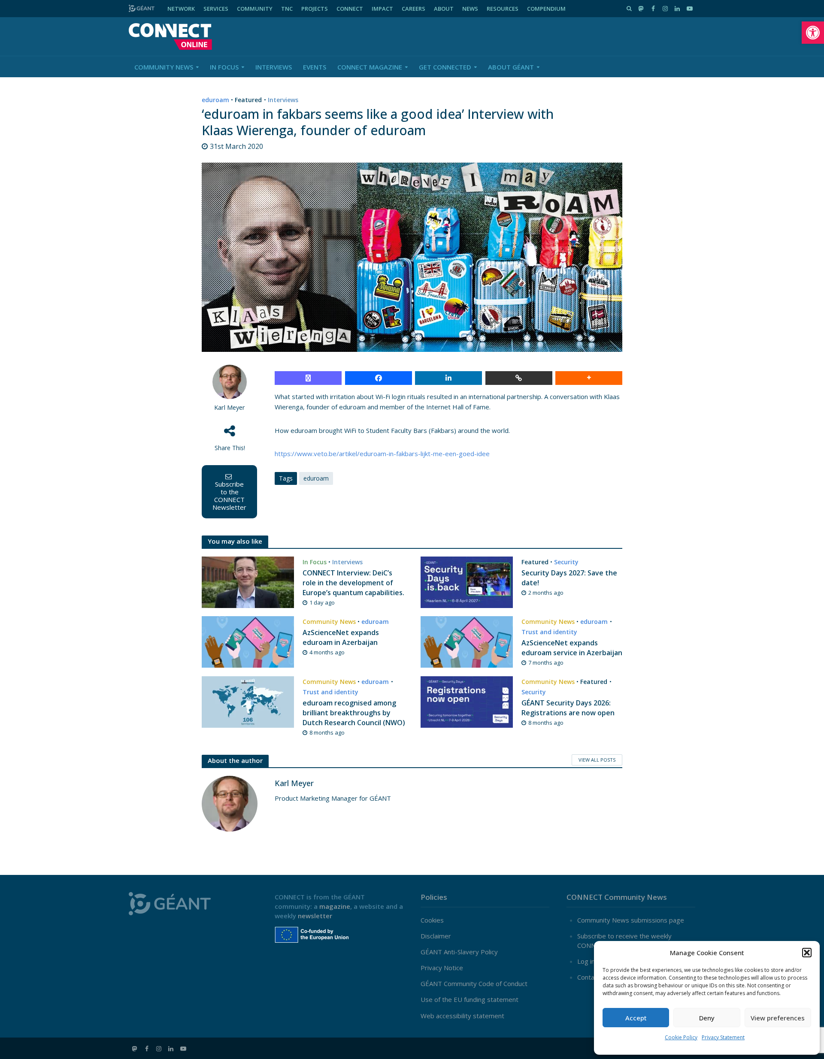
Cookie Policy (681, 1037)
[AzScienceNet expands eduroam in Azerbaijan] (248, 641)
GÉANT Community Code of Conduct (474, 983)
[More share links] (588, 378)
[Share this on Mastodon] (308, 378)
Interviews (273, 67)
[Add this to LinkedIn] (448, 378)
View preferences (778, 1018)
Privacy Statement (723, 1037)
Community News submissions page (630, 920)
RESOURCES (502, 8)
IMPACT (382, 8)
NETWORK (181, 8)
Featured (248, 100)
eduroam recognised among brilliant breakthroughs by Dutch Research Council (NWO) (354, 712)
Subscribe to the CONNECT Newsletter (229, 495)
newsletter (315, 915)
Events (314, 67)
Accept (636, 1018)
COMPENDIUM (546, 8)
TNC (287, 8)
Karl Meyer (229, 407)
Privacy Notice (442, 967)
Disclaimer (436, 936)
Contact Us (593, 977)
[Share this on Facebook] (378, 378)
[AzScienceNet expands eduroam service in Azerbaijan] (467, 641)
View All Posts (597, 759)
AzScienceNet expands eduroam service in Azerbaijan (571, 647)
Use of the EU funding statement (469, 999)
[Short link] (518, 378)
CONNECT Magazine (369, 67)
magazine (334, 906)
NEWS (470, 8)
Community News (163, 67)
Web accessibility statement (462, 1015)
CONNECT (349, 8)
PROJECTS (314, 8)
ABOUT (444, 8)
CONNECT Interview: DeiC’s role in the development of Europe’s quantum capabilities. (353, 582)
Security (566, 562)
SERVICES (215, 8)
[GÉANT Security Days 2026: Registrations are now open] (467, 701)
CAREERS (413, 8)
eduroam (215, 100)
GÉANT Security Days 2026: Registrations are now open (568, 707)
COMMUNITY (255, 8)
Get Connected (445, 67)
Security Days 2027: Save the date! (569, 577)
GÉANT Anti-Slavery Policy (459, 951)
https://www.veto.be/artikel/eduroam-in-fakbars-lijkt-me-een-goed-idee (382, 453)
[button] (813, 32)
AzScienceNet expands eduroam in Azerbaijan (341, 637)
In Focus (224, 67)
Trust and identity (549, 632)
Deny (707, 1018)
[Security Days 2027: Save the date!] (467, 581)
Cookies (432, 920)
